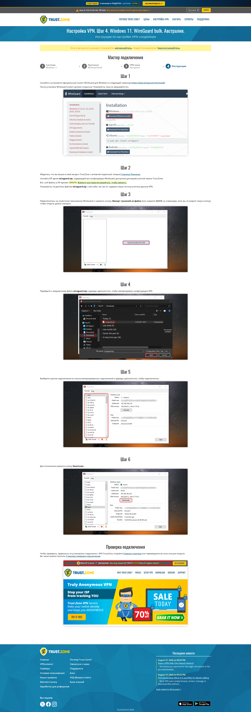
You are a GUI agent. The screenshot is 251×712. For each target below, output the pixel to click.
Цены (146, 19)
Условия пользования (52, 673)
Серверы (188, 19)
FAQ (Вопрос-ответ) (80, 677)
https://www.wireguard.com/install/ (148, 82)
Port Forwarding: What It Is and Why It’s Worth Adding (183, 677)
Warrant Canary (48, 681)
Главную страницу (132, 553)
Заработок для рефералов (54, 686)
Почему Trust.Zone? (129, 19)
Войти (206, 10)
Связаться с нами (79, 664)
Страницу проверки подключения (83, 556)
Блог (72, 673)
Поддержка (203, 19)
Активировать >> (154, 3)
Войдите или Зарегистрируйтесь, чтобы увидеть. (102, 182)
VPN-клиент (46, 664)
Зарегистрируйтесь (169, 47)
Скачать (176, 19)
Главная (44, 659)
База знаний (77, 681)
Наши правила (48, 677)
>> (128, 10)
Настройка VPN (161, 19)
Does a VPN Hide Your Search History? (176, 663)
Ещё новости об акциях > (168, 689)
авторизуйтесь (123, 47)
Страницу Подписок (130, 174)
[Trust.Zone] (55, 19)
